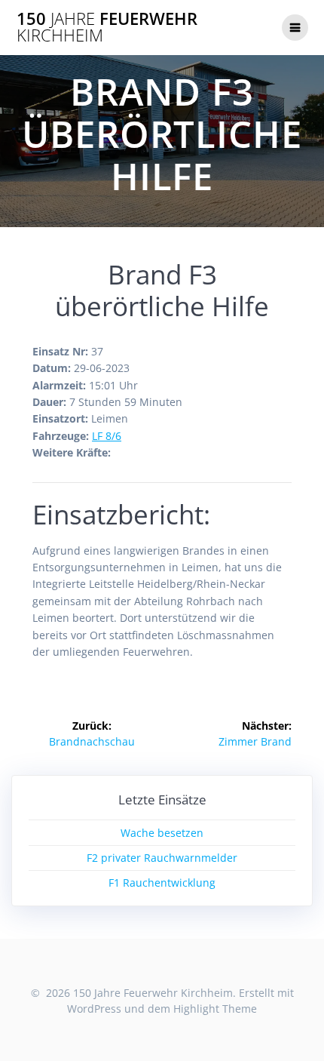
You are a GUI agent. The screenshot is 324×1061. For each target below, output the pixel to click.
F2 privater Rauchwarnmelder (162, 857)
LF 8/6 (106, 436)
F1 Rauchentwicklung (162, 882)
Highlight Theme (215, 1008)
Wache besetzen (162, 833)
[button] (292, 21)
